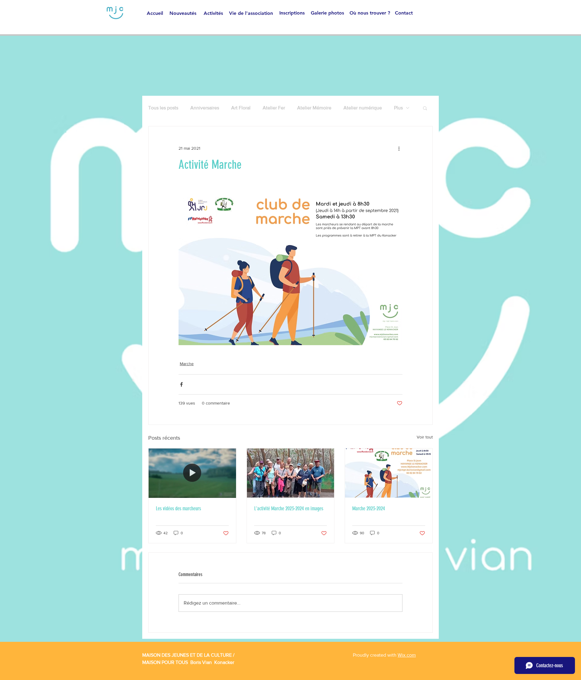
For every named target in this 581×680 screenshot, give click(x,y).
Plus (398, 107)
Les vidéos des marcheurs (178, 508)
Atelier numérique (362, 107)
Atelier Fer (274, 107)
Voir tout (425, 437)
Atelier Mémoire (314, 107)
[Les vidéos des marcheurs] (192, 473)
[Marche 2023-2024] (388, 473)
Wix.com (407, 655)
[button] (425, 107)
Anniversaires (204, 107)
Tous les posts (163, 107)
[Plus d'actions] (398, 148)
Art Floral (241, 107)
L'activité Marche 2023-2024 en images (288, 508)
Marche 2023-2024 (368, 508)
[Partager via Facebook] (181, 384)
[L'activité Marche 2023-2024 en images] (290, 473)
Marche (187, 363)
